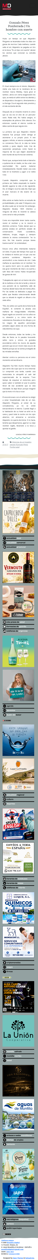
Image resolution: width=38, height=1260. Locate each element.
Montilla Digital (13, 1243)
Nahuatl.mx (29, 1258)
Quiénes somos (7, 1240)
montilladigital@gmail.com (12, 1249)
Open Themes (18, 1258)
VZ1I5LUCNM (14, 1254)
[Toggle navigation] (32, 5)
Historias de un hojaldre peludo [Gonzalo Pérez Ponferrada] (20, 444)
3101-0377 (10, 1252)
